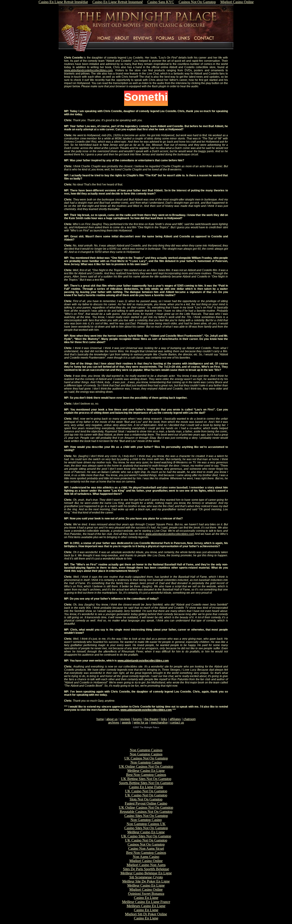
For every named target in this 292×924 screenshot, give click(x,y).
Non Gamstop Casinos (146, 750)
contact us (177, 722)
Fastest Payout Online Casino (146, 803)
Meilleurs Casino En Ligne (146, 906)
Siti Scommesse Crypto (146, 877)
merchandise (159, 722)
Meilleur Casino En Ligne (146, 771)
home (100, 719)
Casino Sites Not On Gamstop (146, 816)
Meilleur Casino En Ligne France (146, 902)
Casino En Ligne (146, 898)
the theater (151, 719)
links (164, 719)
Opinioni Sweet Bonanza (146, 894)
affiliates (175, 719)
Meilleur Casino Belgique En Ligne (146, 873)
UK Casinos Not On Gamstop (146, 758)
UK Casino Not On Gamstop (146, 791)
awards (126, 722)
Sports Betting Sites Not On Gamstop (146, 783)
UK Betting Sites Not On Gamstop (146, 779)
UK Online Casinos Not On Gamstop (146, 766)
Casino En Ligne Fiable (146, 787)
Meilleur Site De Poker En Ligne (146, 881)
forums (137, 719)
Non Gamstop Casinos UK (146, 824)
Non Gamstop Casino (146, 762)
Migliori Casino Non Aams (146, 865)
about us (112, 719)
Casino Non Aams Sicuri (146, 848)
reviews (125, 719)
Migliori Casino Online (146, 861)
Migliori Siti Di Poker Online (146, 914)
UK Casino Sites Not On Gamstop (146, 836)
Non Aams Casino (146, 857)
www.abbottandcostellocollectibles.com (88, 70)
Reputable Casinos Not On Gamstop (146, 812)
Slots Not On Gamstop (146, 799)
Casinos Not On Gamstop (146, 844)
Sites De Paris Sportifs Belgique (146, 869)
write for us (141, 722)
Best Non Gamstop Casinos (146, 775)
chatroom (189, 719)
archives (113, 722)
